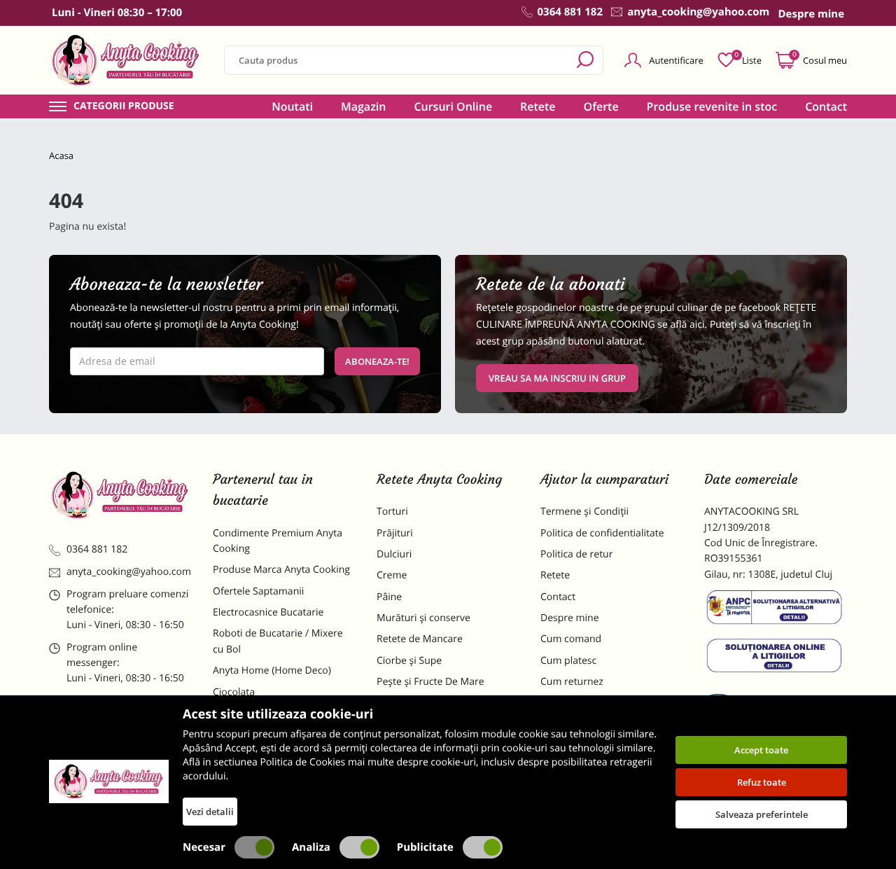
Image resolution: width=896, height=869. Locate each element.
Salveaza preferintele (761, 814)
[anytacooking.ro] (120, 495)
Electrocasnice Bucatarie (268, 612)
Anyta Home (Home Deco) (272, 670)
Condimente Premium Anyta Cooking (277, 541)
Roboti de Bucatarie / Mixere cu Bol (278, 641)
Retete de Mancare (420, 639)
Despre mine (569, 618)
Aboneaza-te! (377, 361)
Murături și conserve (423, 618)
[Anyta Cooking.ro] (109, 781)
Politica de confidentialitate (602, 533)
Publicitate (425, 847)
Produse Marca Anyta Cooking (281, 569)
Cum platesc (568, 660)
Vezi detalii (210, 811)
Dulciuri (394, 554)
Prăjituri (395, 533)
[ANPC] (775, 610)
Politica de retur (576, 554)
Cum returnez (571, 681)
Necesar (204, 847)
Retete (537, 106)
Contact (826, 106)
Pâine (389, 597)
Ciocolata (234, 692)
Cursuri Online (453, 106)
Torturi (392, 511)
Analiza (311, 847)
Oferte (601, 106)
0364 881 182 (96, 549)
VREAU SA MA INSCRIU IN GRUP (557, 378)
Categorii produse (124, 106)
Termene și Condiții (584, 511)
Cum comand (570, 639)
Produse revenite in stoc (712, 106)
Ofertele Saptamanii (258, 591)
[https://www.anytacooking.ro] (126, 60)
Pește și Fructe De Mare (430, 681)
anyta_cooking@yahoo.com (128, 571)
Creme (392, 575)
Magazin (363, 106)
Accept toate (761, 750)
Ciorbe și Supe (409, 660)
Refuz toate (761, 782)
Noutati (292, 106)
